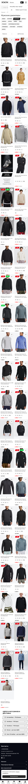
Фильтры (21, 33)
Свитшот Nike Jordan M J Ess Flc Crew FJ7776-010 (6, 210)
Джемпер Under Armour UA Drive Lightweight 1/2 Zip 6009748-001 (20, 528)
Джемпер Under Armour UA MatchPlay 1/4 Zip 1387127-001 (7, 441)
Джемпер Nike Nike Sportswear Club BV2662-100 (7, 615)
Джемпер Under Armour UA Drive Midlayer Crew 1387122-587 (20, 500)
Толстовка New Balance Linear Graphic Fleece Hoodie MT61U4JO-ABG (21, 89)
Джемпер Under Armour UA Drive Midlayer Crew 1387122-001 (6, 528)
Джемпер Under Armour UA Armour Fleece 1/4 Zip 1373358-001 (21, 60)
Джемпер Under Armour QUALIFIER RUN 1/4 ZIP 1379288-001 (19, 586)
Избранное (19, 782)
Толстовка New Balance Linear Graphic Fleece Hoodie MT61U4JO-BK (7, 89)
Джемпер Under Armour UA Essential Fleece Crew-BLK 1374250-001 (20, 470)
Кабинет (25, 783)
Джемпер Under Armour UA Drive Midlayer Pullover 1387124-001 (6, 500)
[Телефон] (22, 2)
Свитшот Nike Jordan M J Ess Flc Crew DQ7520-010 (6, 239)
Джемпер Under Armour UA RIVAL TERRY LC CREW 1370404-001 (20, 383)
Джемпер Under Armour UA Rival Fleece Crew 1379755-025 (7, 412)
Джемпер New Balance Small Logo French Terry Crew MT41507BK (20, 615)
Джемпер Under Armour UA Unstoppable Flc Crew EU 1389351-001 (6, 297)
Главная (3, 12)
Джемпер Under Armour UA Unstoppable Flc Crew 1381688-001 (21, 297)
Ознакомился (14, 776)
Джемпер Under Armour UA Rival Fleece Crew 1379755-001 (21, 412)
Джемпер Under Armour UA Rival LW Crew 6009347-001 (6, 60)
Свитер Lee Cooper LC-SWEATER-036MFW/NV (19, 644)
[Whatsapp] (4, 758)
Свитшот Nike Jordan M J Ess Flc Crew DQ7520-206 (21, 210)
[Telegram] (2, 758)
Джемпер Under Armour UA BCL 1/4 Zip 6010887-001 (7, 557)
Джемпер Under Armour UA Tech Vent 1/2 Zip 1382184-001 (7, 326)
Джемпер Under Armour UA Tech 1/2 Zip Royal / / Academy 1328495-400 (21, 355)
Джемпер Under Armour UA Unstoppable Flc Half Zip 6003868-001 (6, 268)
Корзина (14, 782)
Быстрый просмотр (7, 55)
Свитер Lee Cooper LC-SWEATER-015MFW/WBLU (20, 673)
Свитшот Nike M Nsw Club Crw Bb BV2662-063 (21, 147)
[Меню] (26, 2)
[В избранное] (11, 40)
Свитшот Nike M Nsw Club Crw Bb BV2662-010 (21, 176)
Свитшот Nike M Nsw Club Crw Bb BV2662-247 (7, 147)
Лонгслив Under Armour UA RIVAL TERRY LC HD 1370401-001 (20, 239)
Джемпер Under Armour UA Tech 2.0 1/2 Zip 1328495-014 (6, 355)
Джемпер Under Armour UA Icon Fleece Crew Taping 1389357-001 (20, 441)
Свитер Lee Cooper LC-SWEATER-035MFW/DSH (5, 673)
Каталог (8, 783)
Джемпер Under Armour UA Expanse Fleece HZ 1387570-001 (6, 470)
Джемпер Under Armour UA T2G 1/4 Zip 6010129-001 (7, 383)
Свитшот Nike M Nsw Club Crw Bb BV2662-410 (21, 118)
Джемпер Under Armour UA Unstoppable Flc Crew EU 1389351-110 (20, 268)
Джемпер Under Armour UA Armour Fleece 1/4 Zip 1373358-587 (21, 557)
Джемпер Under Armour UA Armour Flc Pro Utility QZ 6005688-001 (6, 586)
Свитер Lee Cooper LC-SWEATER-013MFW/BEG (5, 702)
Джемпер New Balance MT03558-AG (5, 644)
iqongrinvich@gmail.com (7, 751)
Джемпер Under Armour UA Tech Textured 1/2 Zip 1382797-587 (21, 326)
